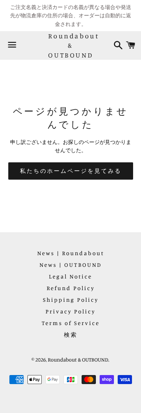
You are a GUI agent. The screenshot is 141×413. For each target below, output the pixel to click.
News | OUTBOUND (70, 264)
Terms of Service (71, 323)
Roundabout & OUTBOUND (70, 45)
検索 (70, 334)
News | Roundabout (70, 253)
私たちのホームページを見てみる (70, 170)
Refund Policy (71, 288)
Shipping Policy (71, 299)
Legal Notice (70, 276)
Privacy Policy (70, 311)
